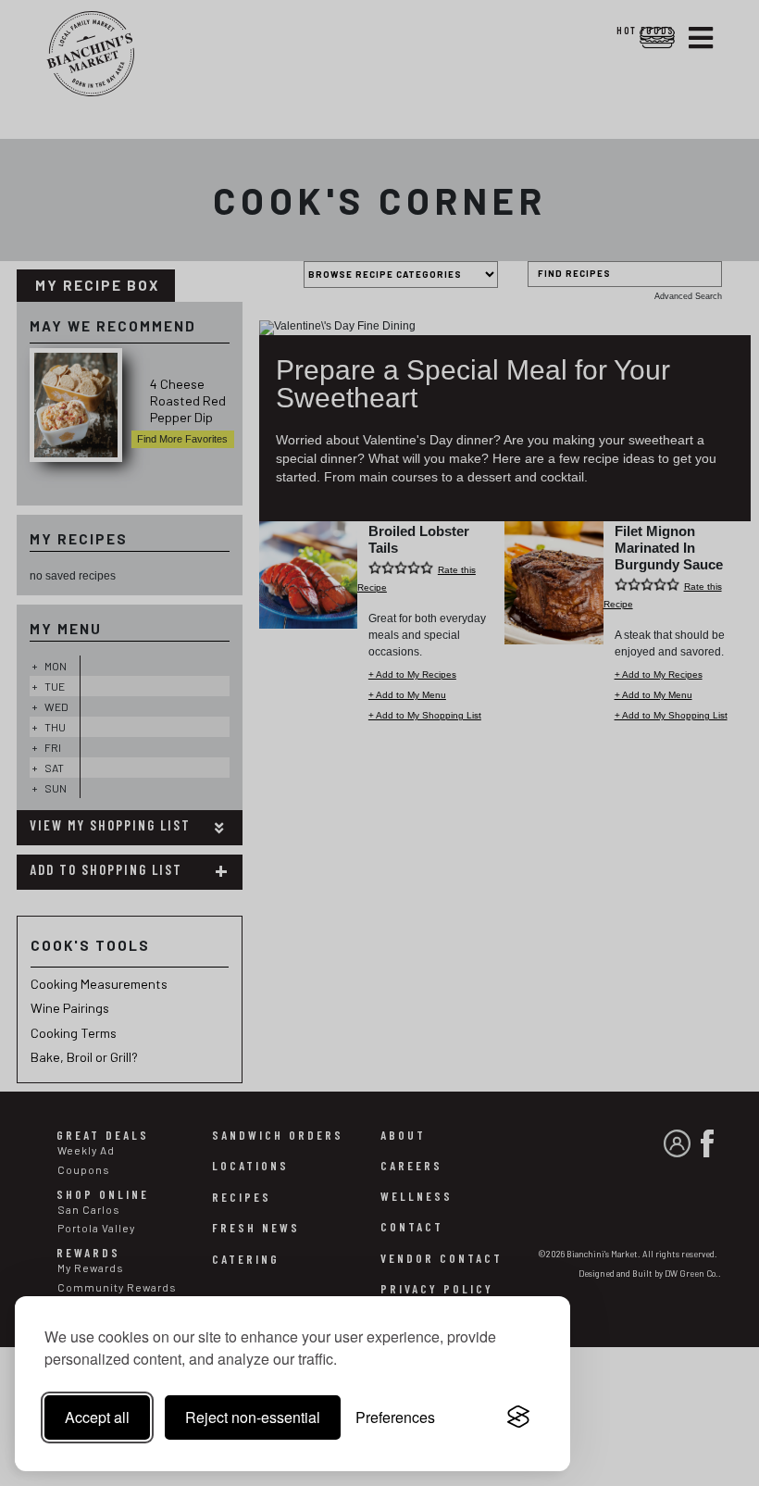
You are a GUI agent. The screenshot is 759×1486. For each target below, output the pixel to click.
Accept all (97, 1417)
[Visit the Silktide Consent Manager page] (518, 1417)
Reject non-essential (252, 1417)
